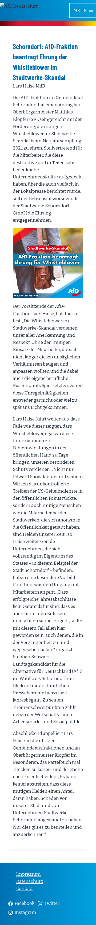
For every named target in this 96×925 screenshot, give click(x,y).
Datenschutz (29, 881)
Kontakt (24, 888)
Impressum (28, 874)
